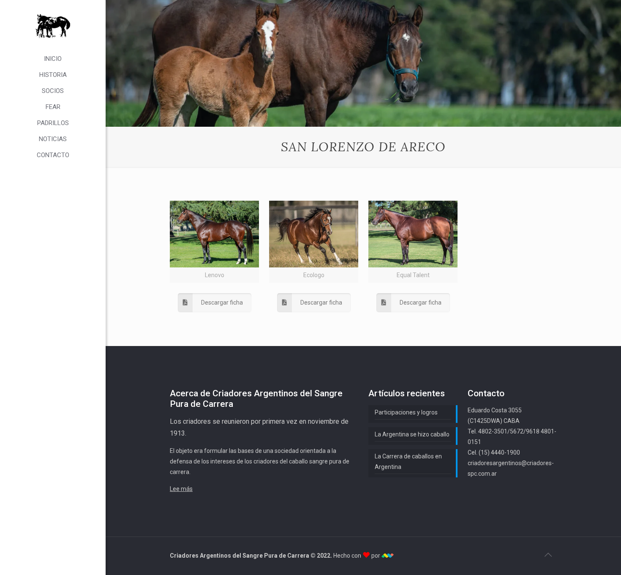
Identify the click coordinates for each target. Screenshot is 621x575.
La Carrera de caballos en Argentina (408, 461)
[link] (214, 242)
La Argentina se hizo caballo (412, 434)
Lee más (181, 488)
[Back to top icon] (548, 555)
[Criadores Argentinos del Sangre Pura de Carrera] (53, 25)
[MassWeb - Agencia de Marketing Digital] (387, 555)
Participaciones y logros (406, 412)
